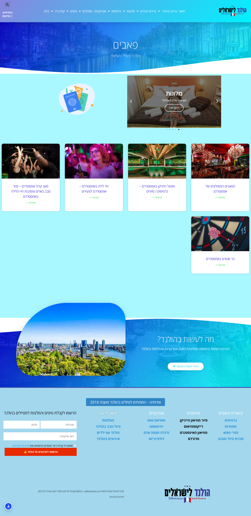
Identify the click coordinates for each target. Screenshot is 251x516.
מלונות (131, 11)
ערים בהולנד (169, 11)
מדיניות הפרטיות (20, 445)
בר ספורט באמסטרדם (220, 258)
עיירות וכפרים (148, 11)
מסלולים (87, 11)
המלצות (108, 420)
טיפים (73, 11)
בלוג (46, 11)
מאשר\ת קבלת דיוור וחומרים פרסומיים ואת (42, 445)
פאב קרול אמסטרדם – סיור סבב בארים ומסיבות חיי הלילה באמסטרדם (31, 191)
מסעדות (231, 426)
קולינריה (60, 11)
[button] (7, 4)
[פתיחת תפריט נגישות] (8, 506)
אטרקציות (100, 11)
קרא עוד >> (220, 197)
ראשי (182, 11)
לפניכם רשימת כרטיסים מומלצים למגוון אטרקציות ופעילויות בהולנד (186, 349)
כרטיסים (116, 11)
